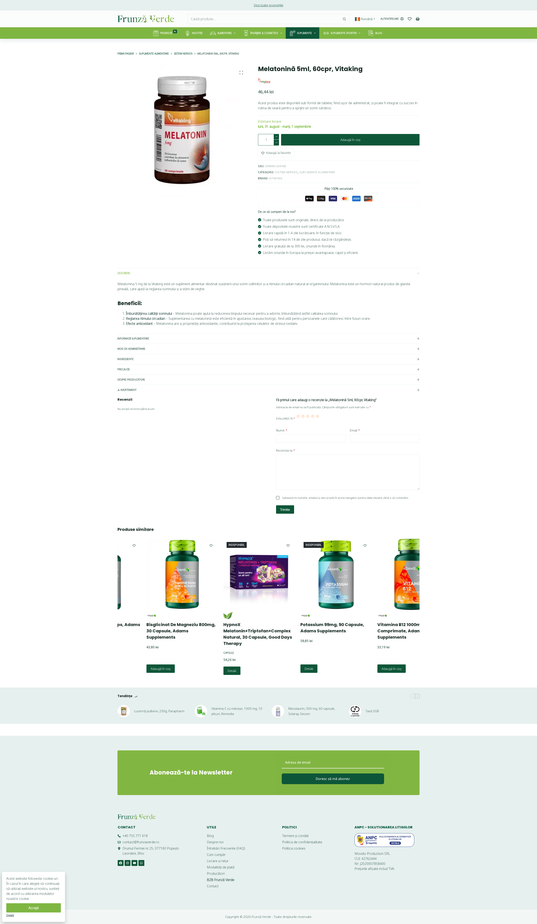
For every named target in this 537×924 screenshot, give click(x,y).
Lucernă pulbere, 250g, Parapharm (159, 711)
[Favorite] (410, 19)
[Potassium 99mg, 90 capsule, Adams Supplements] (307, 574)
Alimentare (224, 33)
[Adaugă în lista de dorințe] (183, 545)
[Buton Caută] (344, 19)
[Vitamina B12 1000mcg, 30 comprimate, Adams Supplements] (384, 574)
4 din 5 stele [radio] (312, 419)
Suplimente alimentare (317, 172)
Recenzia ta (285, 450)
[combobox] (263, 19)
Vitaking (276, 178)
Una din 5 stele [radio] (298, 419)
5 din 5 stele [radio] (317, 419)
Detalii (203, 671)
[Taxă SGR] (355, 711)
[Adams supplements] (123, 615)
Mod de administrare (131, 349)
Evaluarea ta (285, 418)
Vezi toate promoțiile (268, 5)
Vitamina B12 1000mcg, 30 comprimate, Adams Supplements (377, 631)
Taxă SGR (372, 711)
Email (355, 430)
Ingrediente (125, 359)
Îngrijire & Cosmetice (264, 33)
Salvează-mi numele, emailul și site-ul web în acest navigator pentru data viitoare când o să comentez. (345, 498)
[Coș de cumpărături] (418, 19)
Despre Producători (131, 379)
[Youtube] (134, 863)
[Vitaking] (264, 81)
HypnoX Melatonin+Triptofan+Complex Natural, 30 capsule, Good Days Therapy (229, 634)
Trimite (285, 509)
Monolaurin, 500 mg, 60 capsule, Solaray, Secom (311, 711)
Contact (127, 827)
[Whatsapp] (141, 863)
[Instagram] (127, 863)
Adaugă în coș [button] (132, 669)
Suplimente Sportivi (344, 33)
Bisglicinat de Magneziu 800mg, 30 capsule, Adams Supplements (153, 631)
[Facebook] (121, 863)
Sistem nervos (286, 172)
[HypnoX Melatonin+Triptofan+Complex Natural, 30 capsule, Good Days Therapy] (230, 574)
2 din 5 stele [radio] (303, 419)
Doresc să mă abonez (333, 778)
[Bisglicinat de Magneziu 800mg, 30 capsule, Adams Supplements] (153, 574)
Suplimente (304, 33)
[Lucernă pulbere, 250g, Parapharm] (123, 711)
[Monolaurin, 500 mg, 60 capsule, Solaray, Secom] (278, 711)
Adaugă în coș (350, 140)
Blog (378, 33)
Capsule (200, 653)
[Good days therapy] (200, 615)
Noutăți (197, 33)
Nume (281, 430)
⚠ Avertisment (127, 390)
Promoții (168, 32)
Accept (34, 908)
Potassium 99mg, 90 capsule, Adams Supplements (304, 628)
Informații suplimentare (133, 338)
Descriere (123, 273)
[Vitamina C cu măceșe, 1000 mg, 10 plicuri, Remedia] (201, 711)
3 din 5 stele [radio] (307, 419)
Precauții (123, 369)
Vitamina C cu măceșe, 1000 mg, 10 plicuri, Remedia (236, 711)
